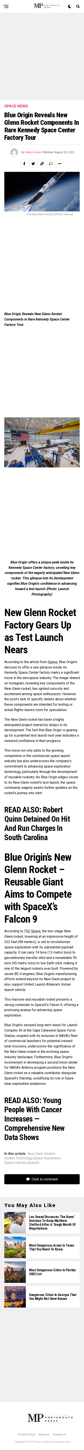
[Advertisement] (42, 56)
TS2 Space (31, 931)
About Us (44, 1434)
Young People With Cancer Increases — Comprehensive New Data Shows (34, 1119)
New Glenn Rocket (41, 1153)
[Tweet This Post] (33, 164)
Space (52, 662)
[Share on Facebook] (24, 164)
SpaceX (33, 1163)
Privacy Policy (26, 1434)
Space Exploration (47, 1158)
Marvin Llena (33, 152)
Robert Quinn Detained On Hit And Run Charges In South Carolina (37, 823)
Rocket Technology (18, 1158)
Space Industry (15, 1163)
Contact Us (59, 1434)
